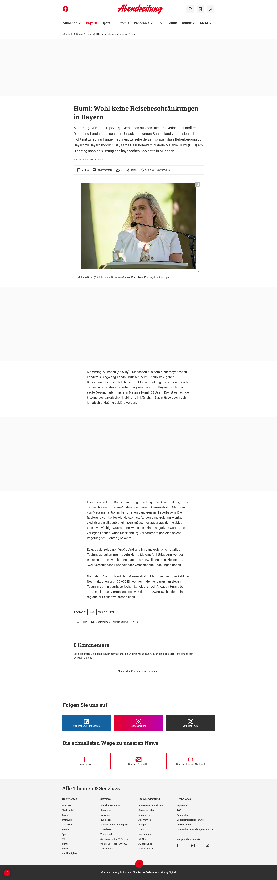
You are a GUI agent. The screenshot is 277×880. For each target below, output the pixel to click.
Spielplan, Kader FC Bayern (114, 839)
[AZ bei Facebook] (179, 845)
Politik (172, 23)
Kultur (187, 23)
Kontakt (142, 829)
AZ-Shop (142, 839)
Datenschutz (183, 815)
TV (160, 23)
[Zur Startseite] (140, 13)
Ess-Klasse (106, 829)
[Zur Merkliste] (200, 9)
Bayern (91, 23)
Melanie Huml (139, 392)
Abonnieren (144, 815)
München (70, 23)
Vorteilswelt (106, 834)
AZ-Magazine (145, 844)
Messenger (106, 815)
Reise (65, 848)
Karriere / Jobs (146, 810)
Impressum (182, 805)
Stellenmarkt (106, 848)
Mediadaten (144, 834)
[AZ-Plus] (65, 9)
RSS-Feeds (105, 820)
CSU (154, 392)
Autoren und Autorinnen (150, 805)
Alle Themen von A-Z (111, 805)
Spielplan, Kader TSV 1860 (113, 844)
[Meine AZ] (210, 9)
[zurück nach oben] (139, 865)
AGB (179, 810)
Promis (123, 23)
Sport (106, 23)
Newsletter (106, 810)
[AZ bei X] (207, 845)
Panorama (142, 23)
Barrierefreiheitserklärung (190, 820)
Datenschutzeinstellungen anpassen (195, 829)
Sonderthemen (146, 848)
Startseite (68, 34)
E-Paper (142, 824)
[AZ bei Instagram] (193, 845)
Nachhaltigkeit (69, 853)
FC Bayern (67, 820)
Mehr (204, 23)
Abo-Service (144, 820)
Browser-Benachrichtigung (114, 824)
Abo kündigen (184, 824)
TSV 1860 (67, 824)
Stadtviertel (68, 810)
